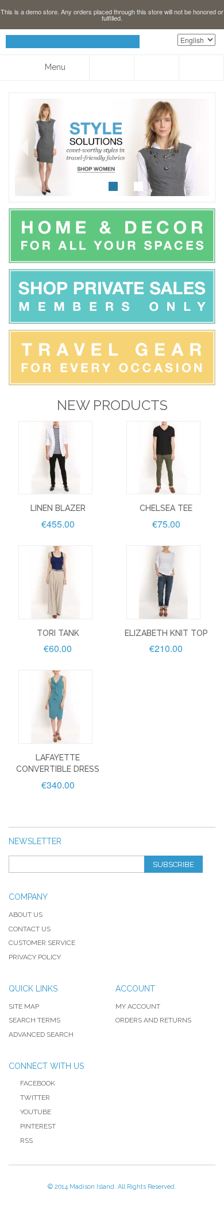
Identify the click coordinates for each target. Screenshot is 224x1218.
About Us (26, 915)
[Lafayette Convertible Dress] (55, 707)
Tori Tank (58, 633)
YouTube (35, 1112)
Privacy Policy (35, 957)
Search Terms (34, 1020)
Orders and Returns (153, 1020)
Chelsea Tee (166, 508)
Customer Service (42, 943)
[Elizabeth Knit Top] (163, 582)
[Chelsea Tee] (163, 458)
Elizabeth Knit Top (166, 633)
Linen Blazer (58, 508)
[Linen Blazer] (55, 458)
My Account (137, 1006)
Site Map (24, 1006)
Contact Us (30, 929)
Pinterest (38, 1126)
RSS (26, 1141)
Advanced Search (41, 1034)
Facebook (37, 1083)
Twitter (35, 1098)
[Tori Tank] (55, 582)
